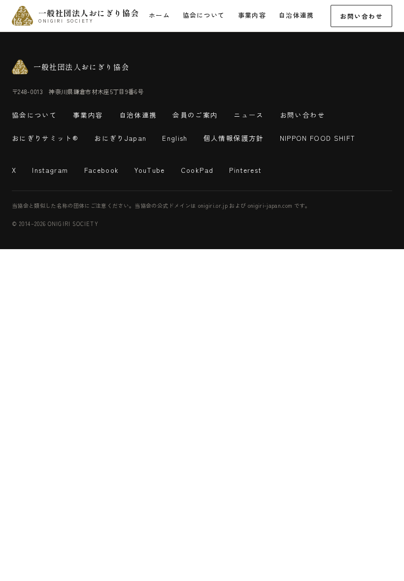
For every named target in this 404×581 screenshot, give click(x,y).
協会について (204, 15)
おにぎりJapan (120, 138)
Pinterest (245, 170)
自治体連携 (296, 15)
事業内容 (252, 15)
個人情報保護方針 (233, 138)
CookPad (197, 170)
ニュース (249, 115)
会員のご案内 (195, 115)
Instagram (50, 170)
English (174, 138)
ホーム (159, 15)
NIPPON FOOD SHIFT (318, 138)
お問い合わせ (361, 16)
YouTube (150, 170)
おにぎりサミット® (45, 138)
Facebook (101, 170)
